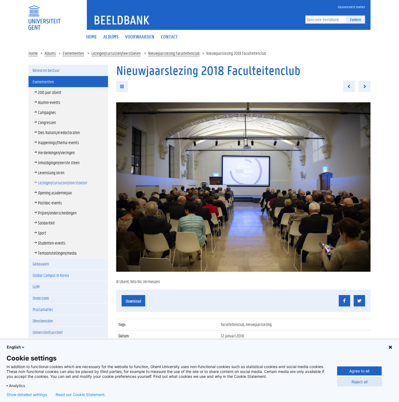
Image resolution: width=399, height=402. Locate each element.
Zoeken (355, 19)
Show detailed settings (27, 394)
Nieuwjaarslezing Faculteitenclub (173, 53)
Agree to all (359, 371)
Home (33, 53)
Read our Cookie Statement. (81, 394)
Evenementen (73, 53)
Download (133, 301)
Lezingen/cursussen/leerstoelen (116, 53)
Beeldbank (121, 20)
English (14, 347)
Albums (50, 53)
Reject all (360, 381)
